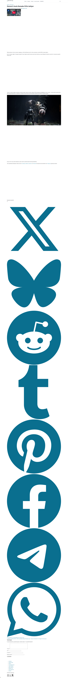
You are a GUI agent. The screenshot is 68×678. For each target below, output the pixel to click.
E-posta (8, 652)
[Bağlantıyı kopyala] (7, 201)
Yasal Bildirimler (11, 664)
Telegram (48, 163)
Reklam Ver (11, 668)
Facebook (30, 163)
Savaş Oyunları (36, 1)
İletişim (10, 670)
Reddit (27, 163)
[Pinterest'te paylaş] (34, 473)
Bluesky (24, 163)
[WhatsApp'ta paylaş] (34, 636)
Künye (10, 663)
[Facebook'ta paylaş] (34, 527)
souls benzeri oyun (20, 637)
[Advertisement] (34, 34)
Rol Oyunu (12, 4)
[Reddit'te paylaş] (34, 364)
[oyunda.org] (10, 1)
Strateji (32, 1)
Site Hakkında (11, 669)
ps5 (15, 637)
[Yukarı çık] (0, 677)
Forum (25, 1)
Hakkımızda (11, 662)
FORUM (10, 661)
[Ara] (60, 1)
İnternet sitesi (9, 654)
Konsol (8, 4)
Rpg (16, 637)
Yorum (8, 648)
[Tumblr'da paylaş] (34, 418)
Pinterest (34, 163)
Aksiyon (28, 1)
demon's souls (12, 637)
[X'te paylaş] (34, 255)
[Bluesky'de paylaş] (34, 310)
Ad (8, 650)
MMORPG (42, 1)
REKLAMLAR (11, 667)
